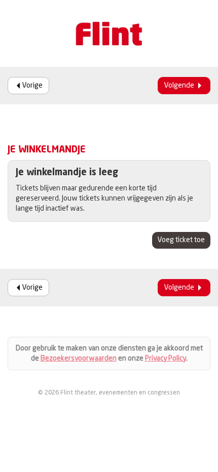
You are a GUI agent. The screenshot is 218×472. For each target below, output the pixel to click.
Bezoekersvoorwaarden (79, 358)
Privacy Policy (165, 358)
